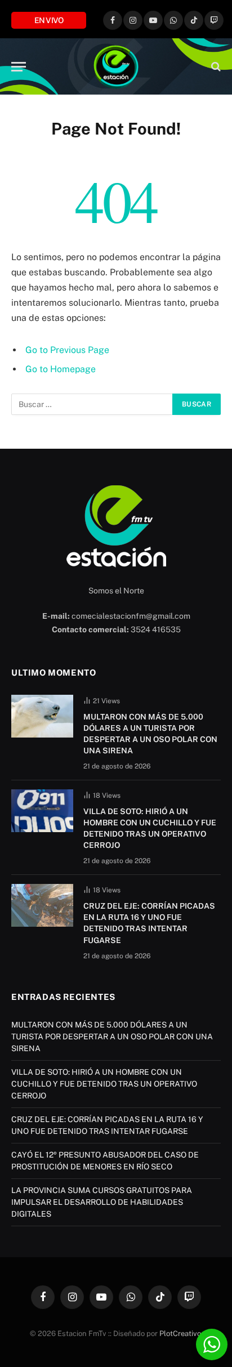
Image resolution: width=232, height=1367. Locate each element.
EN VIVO (48, 20)
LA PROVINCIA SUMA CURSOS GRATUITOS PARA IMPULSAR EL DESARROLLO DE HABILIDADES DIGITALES (101, 1202)
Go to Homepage (60, 369)
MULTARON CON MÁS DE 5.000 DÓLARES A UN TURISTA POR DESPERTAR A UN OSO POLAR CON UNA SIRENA (112, 1036)
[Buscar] (215, 66)
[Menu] (18, 66)
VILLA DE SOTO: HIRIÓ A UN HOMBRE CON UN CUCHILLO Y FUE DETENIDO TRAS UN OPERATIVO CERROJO (104, 1083)
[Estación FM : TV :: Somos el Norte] (116, 66)
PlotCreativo (180, 1333)
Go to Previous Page (67, 350)
